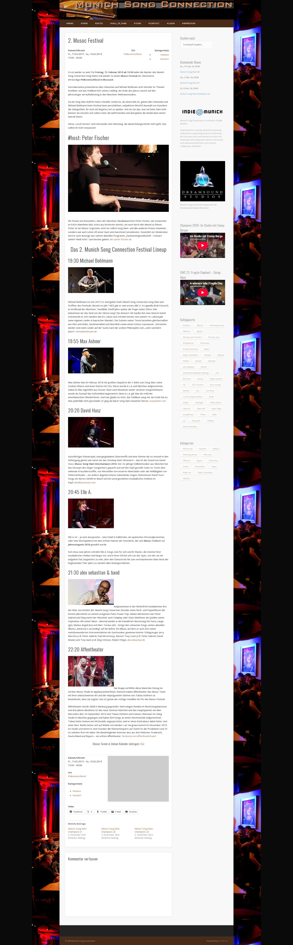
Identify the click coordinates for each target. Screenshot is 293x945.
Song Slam (196, 420)
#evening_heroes (217, 325)
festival (200, 378)
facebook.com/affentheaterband (139, 736)
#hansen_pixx (214, 337)
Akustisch (212, 361)
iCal (142, 744)
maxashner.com (158, 400)
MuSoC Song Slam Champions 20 (110, 830)
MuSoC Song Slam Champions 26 (195, 93)
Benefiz (204, 367)
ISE (184, 384)
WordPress (223, 941)
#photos (207, 355)
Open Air (186, 408)
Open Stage (216, 408)
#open (84, 23)
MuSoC (186, 402)
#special (220, 355)
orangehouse (188, 414)
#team (137, 23)
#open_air (187, 472)
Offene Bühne (215, 402)
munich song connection (192, 396)
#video (186, 361)
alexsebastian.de (136, 639)
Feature (165, 54)
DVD (217, 373)
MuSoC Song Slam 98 (189, 71)
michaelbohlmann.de (86, 331)
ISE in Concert (198, 384)
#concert (186, 325)
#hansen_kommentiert (192, 337)
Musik (211, 396)
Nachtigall (199, 402)
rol (184, 420)
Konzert (164, 58)
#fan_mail (208, 454)
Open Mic (201, 408)
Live (197, 390)
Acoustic (198, 361)
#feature (186, 331)
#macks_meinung (190, 349)
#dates (99, 23)
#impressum (188, 23)
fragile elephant (216, 378)
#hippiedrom (188, 343)
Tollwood (210, 420)
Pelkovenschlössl (133, 54)
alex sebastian (188, 367)
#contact (153, 23)
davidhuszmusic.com (85, 482)
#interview (204, 343)
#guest (199, 331)
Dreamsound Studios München (194, 208)
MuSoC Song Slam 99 (189, 82)
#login (171, 23)
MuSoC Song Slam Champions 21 (77, 830)
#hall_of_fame (118, 23)
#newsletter (200, 466)
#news (69, 23)
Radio (214, 414)
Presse (203, 414)
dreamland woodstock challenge (196, 373)
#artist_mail (188, 448)
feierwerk (187, 378)
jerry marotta (215, 384)
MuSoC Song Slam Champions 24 (144, 830)
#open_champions (190, 355)
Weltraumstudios (190, 426)
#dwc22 (200, 325)
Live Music (210, 390)
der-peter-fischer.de (121, 239)
